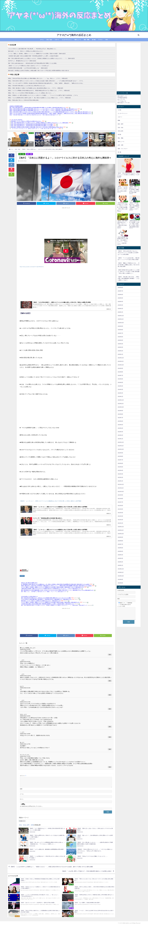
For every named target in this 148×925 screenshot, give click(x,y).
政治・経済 (120, 123)
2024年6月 (120, 378)
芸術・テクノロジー (122, 148)
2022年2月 (120, 477)
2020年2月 (120, 561)
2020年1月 (120, 565)
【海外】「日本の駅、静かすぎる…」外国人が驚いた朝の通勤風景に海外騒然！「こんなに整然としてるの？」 (128, 278)
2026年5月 (120, 298)
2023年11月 (120, 403)
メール (22, 794)
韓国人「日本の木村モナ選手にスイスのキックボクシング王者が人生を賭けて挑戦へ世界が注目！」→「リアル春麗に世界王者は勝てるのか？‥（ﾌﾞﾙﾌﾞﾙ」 (46, 80)
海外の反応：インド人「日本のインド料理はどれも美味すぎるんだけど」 (26, 51)
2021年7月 (120, 502)
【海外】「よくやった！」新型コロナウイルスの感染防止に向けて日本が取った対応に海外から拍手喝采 (50, 501)
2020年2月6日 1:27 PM (25, 744)
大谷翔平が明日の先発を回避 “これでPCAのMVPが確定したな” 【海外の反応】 (28, 68)
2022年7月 (120, 459)
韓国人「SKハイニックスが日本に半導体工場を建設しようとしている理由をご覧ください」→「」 (32, 92)
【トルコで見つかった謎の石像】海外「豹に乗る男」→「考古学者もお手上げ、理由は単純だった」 (32, 48)
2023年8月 (120, 414)
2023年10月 (121, 407)
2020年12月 (121, 526)
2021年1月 (120, 523)
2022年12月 (121, 442)
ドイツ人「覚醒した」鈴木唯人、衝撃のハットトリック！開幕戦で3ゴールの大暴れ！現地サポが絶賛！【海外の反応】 (37, 53)
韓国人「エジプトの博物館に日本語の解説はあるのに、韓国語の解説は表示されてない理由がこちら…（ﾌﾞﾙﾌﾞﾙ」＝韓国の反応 (39, 90)
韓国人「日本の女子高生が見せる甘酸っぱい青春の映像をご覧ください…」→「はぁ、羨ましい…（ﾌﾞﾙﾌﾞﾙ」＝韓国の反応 (38, 78)
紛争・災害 (29, 154)
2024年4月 (120, 386)
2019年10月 (121, 575)
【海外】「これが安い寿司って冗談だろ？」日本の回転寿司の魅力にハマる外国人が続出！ (87, 871)
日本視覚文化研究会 (122, 97)
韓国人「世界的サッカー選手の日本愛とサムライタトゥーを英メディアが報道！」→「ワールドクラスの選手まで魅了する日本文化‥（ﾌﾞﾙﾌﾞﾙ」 (43, 95)
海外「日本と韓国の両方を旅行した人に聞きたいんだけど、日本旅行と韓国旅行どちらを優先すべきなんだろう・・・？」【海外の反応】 (41, 58)
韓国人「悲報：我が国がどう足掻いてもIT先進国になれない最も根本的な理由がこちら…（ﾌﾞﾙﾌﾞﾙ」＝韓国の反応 (35, 88)
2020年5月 (120, 551)
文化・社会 (49, 39)
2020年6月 (120, 547)
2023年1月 (120, 438)
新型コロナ (22, 820)
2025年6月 (120, 336)
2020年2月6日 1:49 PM (25, 733)
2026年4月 (120, 301)
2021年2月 (120, 519)
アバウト (100, 39)
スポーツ (57, 39)
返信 (110, 654)
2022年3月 (120, 473)
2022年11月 (120, 445)
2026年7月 (120, 291)
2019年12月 (121, 568)
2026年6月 (120, 294)
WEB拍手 (22, 575)
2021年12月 (121, 484)
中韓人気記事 (14, 74)
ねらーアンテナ (121, 99)
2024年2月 (120, 393)
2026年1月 (120, 312)
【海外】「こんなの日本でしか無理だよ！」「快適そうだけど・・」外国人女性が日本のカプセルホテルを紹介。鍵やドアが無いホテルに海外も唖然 (51, 866)
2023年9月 (120, 410)
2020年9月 (120, 537)
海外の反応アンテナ (122, 96)
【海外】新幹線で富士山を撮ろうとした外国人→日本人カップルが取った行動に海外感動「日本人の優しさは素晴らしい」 (128, 271)
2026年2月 (120, 308)
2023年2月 (120, 435)
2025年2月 (120, 350)
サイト (22, 799)
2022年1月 (120, 480)
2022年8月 (120, 456)
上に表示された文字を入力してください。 (31, 806)
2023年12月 (121, 400)
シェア (11, 156)
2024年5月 (120, 382)
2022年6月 (120, 463)
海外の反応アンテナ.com (123, 102)
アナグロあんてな (121, 101)
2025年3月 (120, 347)
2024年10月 (121, 364)
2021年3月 (120, 516)
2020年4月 (120, 554)
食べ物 (93, 39)
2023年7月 (120, 417)
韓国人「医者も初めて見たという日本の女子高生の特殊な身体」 (23, 100)
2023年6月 (120, 421)
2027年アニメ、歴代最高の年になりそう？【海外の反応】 (22, 60)
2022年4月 (120, 470)
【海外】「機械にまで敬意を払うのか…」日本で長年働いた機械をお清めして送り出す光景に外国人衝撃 (128, 265)
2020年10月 (121, 533)
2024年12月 (121, 357)
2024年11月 (120, 361)
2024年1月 (120, 396)
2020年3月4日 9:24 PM (25, 649)
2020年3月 (120, 558)
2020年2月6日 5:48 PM (25, 716)
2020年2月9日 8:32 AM (25, 687)
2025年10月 (121, 322)
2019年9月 (120, 579)
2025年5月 (120, 340)
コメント (23, 775)
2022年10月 (121, 449)
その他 (119, 109)
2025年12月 (121, 315)
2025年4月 (120, 343)
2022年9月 (120, 452)
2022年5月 (120, 466)
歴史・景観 (86, 39)
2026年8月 (120, 287)
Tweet (11, 161)
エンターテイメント (67, 39)
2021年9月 (120, 495)
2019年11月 (120, 572)
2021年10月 (121, 491)
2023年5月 (120, 424)
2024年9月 (120, 368)
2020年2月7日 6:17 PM (25, 701)
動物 (119, 120)
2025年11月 (120, 319)
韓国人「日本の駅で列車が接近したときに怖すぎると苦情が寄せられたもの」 (27, 85)
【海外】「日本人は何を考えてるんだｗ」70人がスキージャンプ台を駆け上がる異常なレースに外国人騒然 (128, 252)
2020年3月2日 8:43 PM (25, 661)
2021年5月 (120, 509)
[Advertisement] (43, 220)
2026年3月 (120, 305)
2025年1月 (120, 354)
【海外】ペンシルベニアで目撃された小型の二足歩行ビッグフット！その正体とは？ (28, 65)
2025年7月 (120, 333)
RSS (107, 39)
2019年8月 (120, 582)
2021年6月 (120, 505)
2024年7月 (120, 375)
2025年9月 (120, 326)
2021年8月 (120, 498)
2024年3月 (120, 389)
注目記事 (13, 45)
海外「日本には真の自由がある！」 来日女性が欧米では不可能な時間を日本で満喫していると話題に (32, 63)
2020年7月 (120, 544)
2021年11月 (120, 488)
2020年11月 (120, 530)
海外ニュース (78, 39)
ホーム (42, 39)
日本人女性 (120, 130)
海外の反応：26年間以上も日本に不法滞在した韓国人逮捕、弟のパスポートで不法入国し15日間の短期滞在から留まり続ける (38, 70)
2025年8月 (120, 329)
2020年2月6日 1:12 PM (25, 756)
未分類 (119, 134)
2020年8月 (120, 540)
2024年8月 (120, 371)
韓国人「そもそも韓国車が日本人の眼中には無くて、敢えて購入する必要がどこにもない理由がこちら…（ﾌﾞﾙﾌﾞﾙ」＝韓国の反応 (39, 97)
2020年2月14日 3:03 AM (25, 675)
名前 (21, 788)
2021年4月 (120, 512)
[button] (9, 139)
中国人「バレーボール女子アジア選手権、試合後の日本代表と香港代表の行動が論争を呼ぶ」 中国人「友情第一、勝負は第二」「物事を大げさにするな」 (46, 83)
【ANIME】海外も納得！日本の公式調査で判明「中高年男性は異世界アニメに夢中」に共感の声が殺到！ (33, 55)
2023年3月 (120, 431)
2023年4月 (120, 428)
